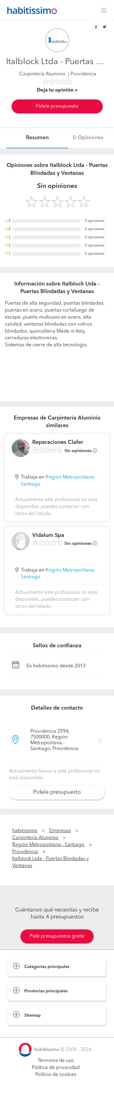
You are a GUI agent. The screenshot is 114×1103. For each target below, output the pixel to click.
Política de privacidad (56, 1067)
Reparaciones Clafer (57, 442)
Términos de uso (56, 1060)
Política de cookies (55, 1074)
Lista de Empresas (28, 1031)
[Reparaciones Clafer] (21, 448)
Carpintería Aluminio (42, 74)
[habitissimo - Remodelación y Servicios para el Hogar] (30, 10)
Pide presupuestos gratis (57, 936)
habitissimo (24, 830)
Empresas (60, 830)
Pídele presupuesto (57, 106)
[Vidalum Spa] (21, 541)
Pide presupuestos (57, 1092)
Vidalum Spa (48, 535)
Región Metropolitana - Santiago (48, 844)
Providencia (25, 851)
